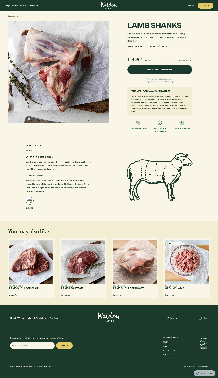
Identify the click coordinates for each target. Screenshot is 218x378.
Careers (167, 355)
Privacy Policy (188, 366)
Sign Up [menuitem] (205, 5)
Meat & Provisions (37, 318)
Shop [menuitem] (7, 5)
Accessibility (202, 366)
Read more (132, 41)
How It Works (17, 318)
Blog (165, 342)
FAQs (165, 346)
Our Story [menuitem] (33, 5)
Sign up (64, 345)
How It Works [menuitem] (19, 5)
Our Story (55, 318)
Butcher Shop (170, 337)
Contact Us (169, 350)
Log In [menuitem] (191, 5)
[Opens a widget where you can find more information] (204, 373)
